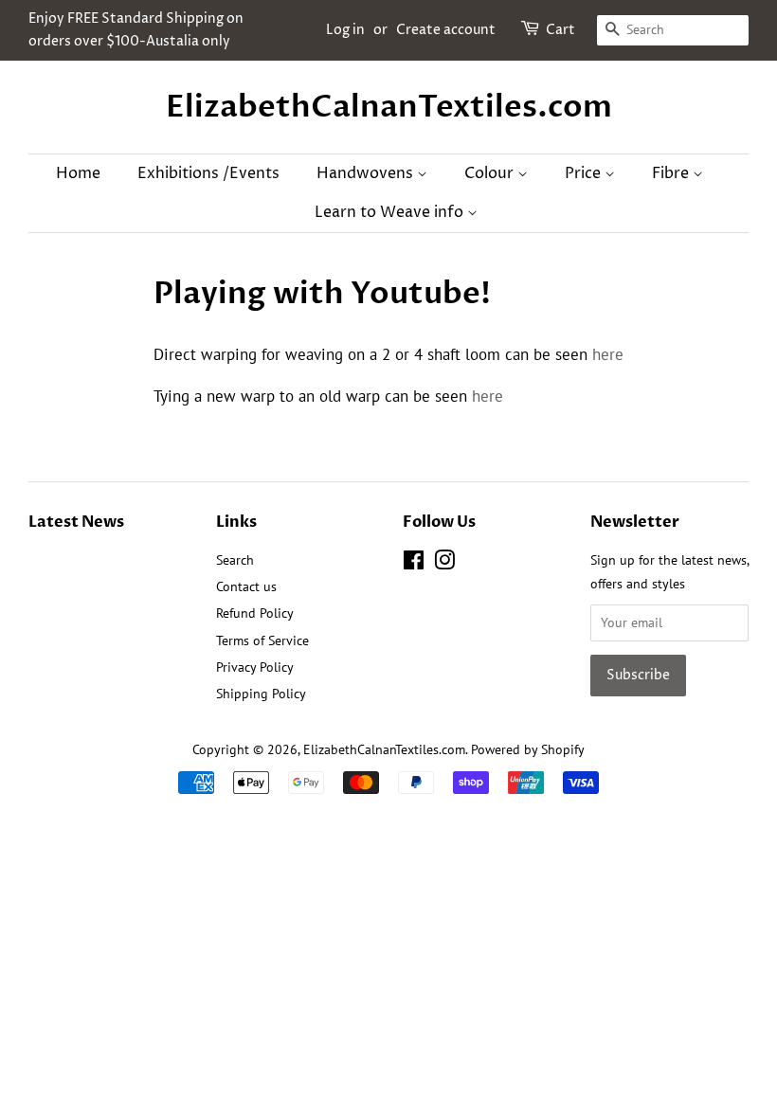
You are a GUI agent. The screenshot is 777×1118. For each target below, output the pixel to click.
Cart (560, 30)
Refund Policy (255, 613)
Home (78, 173)
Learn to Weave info (391, 212)
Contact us (246, 586)
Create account (446, 30)
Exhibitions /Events (208, 173)
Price (585, 173)
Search (235, 559)
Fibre (672, 173)
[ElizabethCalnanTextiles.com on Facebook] (414, 563)
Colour (490, 173)
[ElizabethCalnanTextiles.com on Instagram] (444, 563)
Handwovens (366, 173)
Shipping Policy (261, 693)
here (607, 354)
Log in (345, 30)
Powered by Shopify (528, 749)
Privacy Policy (255, 667)
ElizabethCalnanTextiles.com (389, 107)
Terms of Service (262, 640)
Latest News (76, 522)
